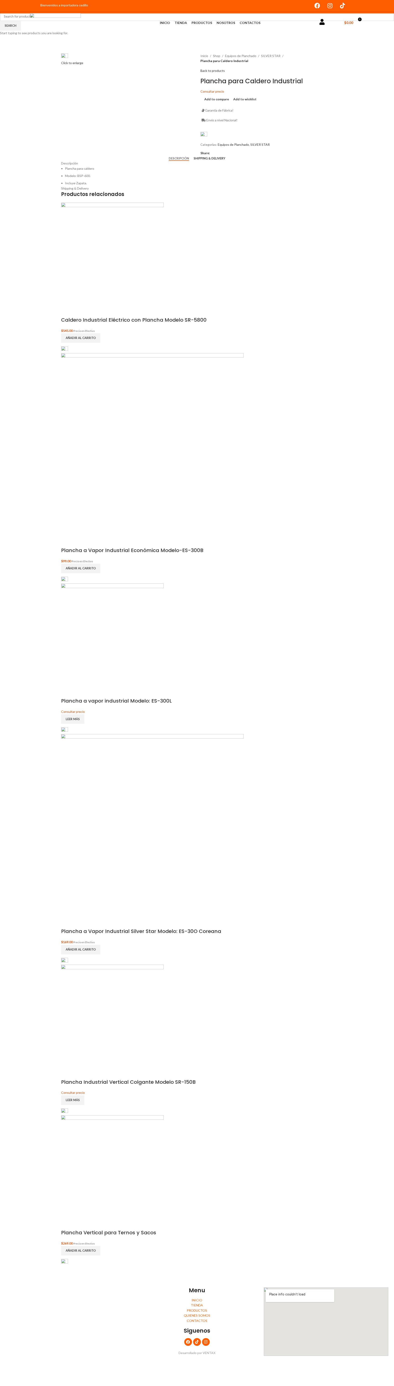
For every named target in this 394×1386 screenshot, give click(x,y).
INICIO (165, 23)
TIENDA (181, 23)
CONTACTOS (250, 23)
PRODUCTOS (202, 23)
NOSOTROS (226, 23)
